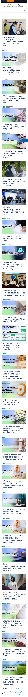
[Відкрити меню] (24, 10)
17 (16, 688)
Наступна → (21, 688)
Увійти (4, 1)
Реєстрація (10, 1)
